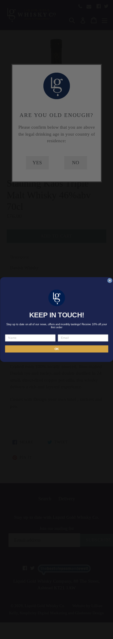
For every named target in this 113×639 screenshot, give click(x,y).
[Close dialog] (110, 280)
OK (56, 349)
